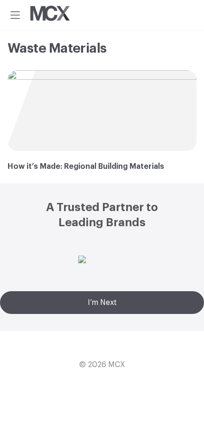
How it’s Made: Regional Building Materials (87, 166)
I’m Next (102, 302)
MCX (116, 364)
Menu (15, 15)
